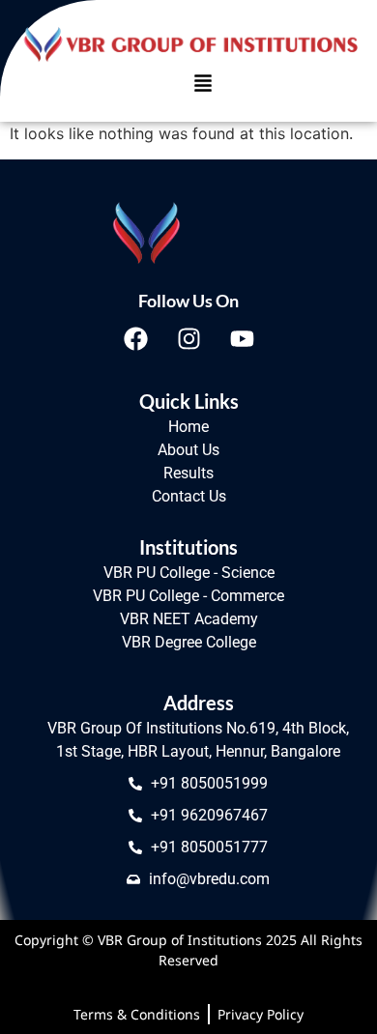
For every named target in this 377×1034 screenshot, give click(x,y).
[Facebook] (135, 338)
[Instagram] (188, 338)
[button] (203, 84)
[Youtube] (242, 338)
